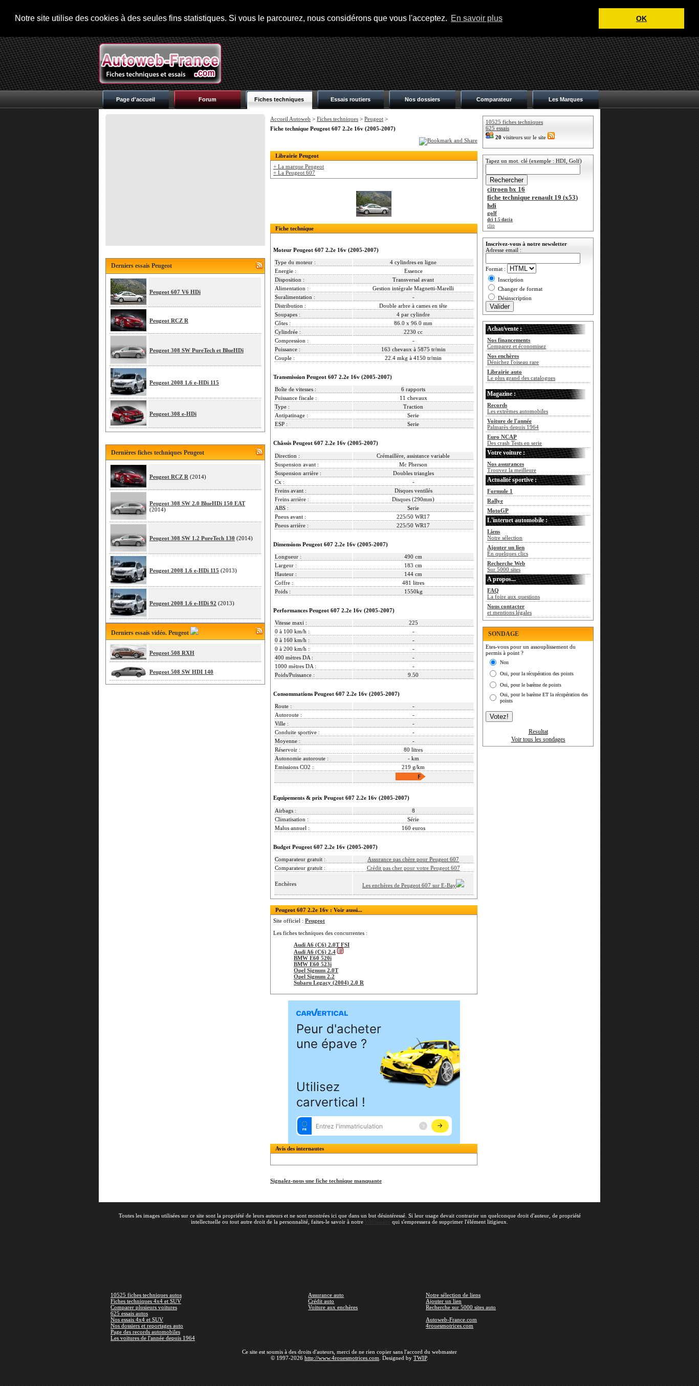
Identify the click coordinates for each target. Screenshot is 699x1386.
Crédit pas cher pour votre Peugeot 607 (413, 868)
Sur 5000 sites (506, 566)
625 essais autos (129, 1313)
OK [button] (641, 18)
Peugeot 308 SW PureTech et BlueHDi (196, 350)
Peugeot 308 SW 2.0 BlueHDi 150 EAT (197, 503)
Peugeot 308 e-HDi (172, 414)
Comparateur (494, 99)
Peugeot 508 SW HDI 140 (181, 672)
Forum (207, 99)
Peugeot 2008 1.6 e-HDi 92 (182, 603)
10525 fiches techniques (514, 122)
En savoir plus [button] (477, 18)
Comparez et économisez (516, 343)
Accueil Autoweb (290, 119)
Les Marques (566, 99)
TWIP (420, 1358)
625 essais (497, 128)
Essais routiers (350, 99)
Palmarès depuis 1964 (513, 424)
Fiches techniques (279, 99)
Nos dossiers (422, 99)
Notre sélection (504, 534)
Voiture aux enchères (333, 1307)
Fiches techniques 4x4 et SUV (146, 1301)
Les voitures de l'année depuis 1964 (153, 1338)
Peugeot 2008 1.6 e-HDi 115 (184, 382)
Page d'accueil (135, 99)
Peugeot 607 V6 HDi (175, 292)
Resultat (538, 731)
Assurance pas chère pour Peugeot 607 (413, 859)
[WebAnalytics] (349, 1373)
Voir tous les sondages (538, 739)
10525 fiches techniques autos (146, 1295)
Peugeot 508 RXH (171, 653)
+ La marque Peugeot (298, 166)
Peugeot (373, 119)
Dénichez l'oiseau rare (513, 359)
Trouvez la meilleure (511, 467)
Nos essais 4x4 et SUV (137, 1319)
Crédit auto (321, 1301)
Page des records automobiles (145, 1332)
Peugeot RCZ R (168, 320)
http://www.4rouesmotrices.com (341, 1358)
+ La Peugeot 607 (294, 172)
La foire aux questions (513, 593)
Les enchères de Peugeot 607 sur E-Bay (409, 885)
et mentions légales (509, 609)
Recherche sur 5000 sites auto (461, 1307)
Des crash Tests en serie (514, 440)
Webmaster (377, 1222)
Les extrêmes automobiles (517, 408)
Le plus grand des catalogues (521, 375)
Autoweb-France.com (451, 1319)
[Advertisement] (414, 63)
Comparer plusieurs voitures (144, 1307)
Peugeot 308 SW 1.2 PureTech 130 (192, 538)
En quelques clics (507, 550)
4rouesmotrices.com (449, 1326)
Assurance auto (326, 1295)
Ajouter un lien (444, 1301)
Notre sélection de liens (453, 1295)
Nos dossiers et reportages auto (147, 1326)
